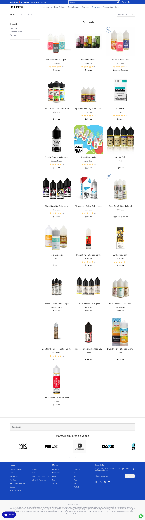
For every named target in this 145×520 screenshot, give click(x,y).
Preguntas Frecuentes (17, 483)
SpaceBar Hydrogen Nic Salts (88, 108)
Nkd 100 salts (57, 255)
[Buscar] (118, 2)
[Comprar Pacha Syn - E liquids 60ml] (88, 237)
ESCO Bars (120, 210)
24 (24, 14)
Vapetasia (88, 210)
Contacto (13, 487)
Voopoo (76, 483)
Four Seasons (120, 307)
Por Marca (13, 35)
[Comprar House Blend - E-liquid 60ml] (56, 379)
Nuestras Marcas (16, 490)
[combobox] (92, 2)
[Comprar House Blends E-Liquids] (56, 41)
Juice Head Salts (88, 157)
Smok (54, 480)
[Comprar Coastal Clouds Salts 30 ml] (56, 139)
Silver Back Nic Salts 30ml (56, 206)
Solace (88, 353)
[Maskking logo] (23, 446)
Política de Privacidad (38, 480)
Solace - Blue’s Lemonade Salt (88, 349)
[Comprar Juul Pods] (120, 90)
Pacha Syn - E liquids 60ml (88, 255)
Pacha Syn (88, 63)
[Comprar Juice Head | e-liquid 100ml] (56, 90)
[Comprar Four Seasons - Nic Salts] (120, 286)
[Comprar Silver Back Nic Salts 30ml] (56, 188)
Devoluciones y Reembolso (40, 476)
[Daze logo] (108, 446)
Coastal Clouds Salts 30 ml (56, 157)
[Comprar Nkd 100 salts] (56, 237)
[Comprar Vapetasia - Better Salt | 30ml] (88, 188)
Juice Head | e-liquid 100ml (56, 108)
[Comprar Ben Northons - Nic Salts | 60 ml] (56, 331)
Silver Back (56, 210)
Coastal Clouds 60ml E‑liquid (57, 304)
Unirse (130, 476)
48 (32, 14)
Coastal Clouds (56, 161)
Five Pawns (88, 307)
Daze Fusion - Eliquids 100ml (120, 349)
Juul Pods (120, 108)
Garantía (34, 469)
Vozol (75, 480)
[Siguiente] (75, 457)
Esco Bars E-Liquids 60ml (120, 206)
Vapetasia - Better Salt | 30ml (88, 206)
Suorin (54, 483)
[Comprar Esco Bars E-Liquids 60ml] (120, 188)
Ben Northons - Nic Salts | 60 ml (56, 349)
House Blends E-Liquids (56, 60)
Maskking (55, 469)
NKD (56, 259)
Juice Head (56, 112)
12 (21, 14)
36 (28, 14)
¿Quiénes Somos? (16, 469)
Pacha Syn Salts (88, 60)
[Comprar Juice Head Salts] (88, 139)
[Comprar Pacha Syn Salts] (88, 41)
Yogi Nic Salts (120, 157)
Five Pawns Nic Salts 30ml (88, 304)
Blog (11, 473)
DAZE (75, 476)
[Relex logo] (51, 446)
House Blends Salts (120, 60)
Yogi (120, 161)
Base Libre (13, 28)
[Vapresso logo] (79, 446)
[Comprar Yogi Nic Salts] (120, 139)
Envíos (33, 473)
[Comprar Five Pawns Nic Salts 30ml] (88, 286)
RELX (54, 476)
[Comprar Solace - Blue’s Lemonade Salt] (88, 331)
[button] (14, 25)
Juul (120, 112)
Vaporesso (56, 473)
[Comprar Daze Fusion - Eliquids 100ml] (120, 331)
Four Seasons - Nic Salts (120, 304)
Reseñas (13, 480)
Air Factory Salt (120, 255)
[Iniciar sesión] (134, 2)
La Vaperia (56, 63)
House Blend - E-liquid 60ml (56, 398)
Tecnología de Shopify (72, 514)
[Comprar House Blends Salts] (120, 41)
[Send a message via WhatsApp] (141, 516)
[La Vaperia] (17, 7)
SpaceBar (88, 112)
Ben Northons (56, 353)
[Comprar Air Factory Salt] (120, 237)
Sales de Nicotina (16, 32)
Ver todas (77, 487)
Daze (120, 353)
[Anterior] (70, 457)
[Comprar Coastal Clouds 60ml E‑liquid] (56, 286)
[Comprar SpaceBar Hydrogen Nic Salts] (88, 90)
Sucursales (14, 476)
